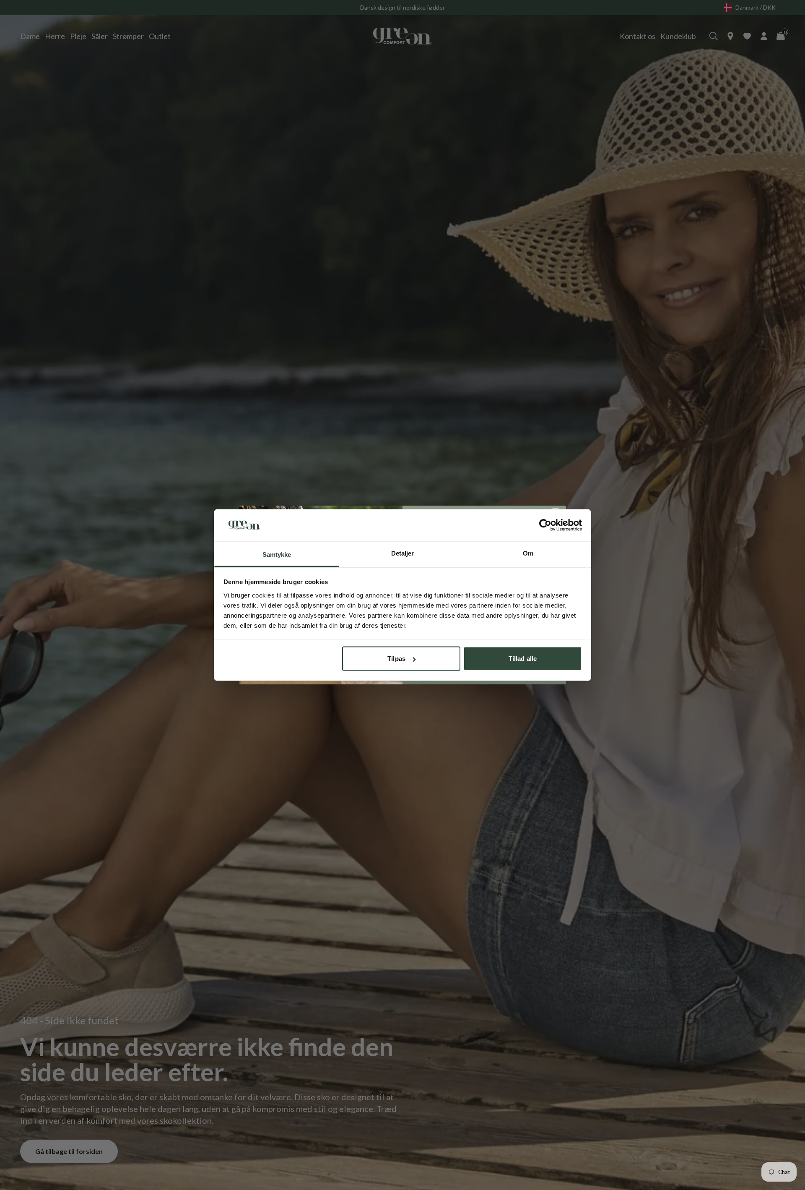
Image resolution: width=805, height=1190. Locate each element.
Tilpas (396, 658)
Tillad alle (523, 658)
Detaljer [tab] (402, 552)
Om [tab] (528, 552)
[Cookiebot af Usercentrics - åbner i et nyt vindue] (545, 525)
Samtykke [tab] (276, 554)
